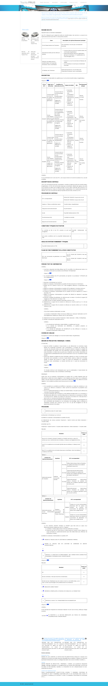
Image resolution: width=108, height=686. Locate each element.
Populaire (63, 2)
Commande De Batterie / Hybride (75, 17)
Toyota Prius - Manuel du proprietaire (25, 39)
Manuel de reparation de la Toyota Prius (25, 53)
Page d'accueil (44, 2)
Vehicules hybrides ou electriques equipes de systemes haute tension (35, 55)
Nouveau (55, 2)
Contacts (83, 2)
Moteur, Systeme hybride (63, 17)
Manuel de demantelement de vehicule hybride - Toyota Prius (35, 40)
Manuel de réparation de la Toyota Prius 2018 (50, 17)
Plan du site (74, 2)
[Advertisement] (64, 24)
